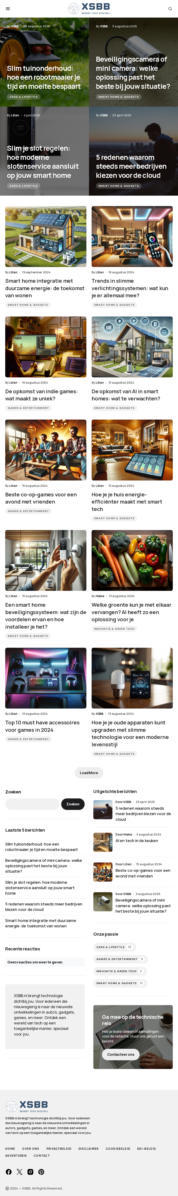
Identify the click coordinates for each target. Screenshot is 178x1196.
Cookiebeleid (118, 1149)
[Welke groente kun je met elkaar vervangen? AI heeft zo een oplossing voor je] (132, 560)
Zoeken (13, 792)
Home (10, 1149)
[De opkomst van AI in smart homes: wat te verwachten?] (132, 346)
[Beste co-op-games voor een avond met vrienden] (45, 450)
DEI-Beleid (146, 1149)
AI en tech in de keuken (136, 840)
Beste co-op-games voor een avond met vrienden (142, 873)
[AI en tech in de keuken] (102, 842)
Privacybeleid (59, 1149)
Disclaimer (89, 1149)
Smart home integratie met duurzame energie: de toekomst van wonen (40, 923)
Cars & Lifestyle (24, 97)
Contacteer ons (120, 1054)
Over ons (30, 1149)
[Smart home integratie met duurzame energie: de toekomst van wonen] (45, 236)
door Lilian (123, 864)
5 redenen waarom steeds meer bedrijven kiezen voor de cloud (43, 906)
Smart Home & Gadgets (119, 97)
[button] (7, 8)
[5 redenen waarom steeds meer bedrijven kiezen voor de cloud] (133, 151)
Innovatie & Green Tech (114, 629)
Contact (42, 1156)
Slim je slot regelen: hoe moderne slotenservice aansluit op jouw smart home (40, 888)
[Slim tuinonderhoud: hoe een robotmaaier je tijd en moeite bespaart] (44, 62)
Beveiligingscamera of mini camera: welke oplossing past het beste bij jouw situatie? (43, 866)
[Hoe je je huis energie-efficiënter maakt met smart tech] (132, 450)
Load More (89, 772)
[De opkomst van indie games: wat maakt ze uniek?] (45, 346)
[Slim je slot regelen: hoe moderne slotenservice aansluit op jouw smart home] (44, 151)
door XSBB (123, 802)
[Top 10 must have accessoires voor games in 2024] (45, 678)
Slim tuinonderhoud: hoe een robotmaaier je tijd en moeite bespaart (41, 846)
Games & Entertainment (28, 408)
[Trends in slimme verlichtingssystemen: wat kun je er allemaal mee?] (132, 236)
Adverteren (16, 1156)
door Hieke (123, 834)
